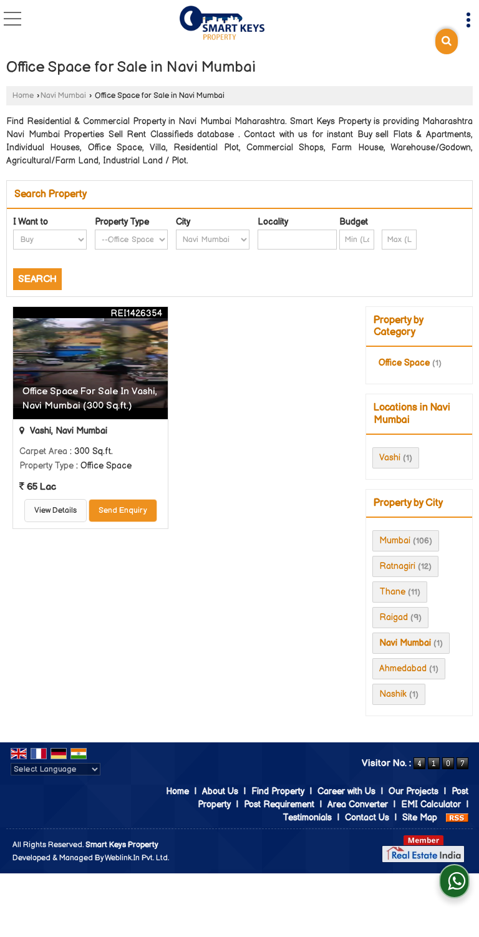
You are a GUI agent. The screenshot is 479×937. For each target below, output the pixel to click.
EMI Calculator (431, 804)
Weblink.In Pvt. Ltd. (137, 858)
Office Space (404, 362)
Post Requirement (279, 804)
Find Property (277, 791)
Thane (392, 591)
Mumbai (394, 540)
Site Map (419, 817)
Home (23, 95)
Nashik (393, 694)
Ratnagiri (397, 566)
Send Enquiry (123, 510)
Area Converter (357, 804)
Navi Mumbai (63, 95)
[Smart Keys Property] (222, 24)
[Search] (446, 41)
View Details (55, 510)
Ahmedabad (403, 668)
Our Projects (413, 791)
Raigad (393, 617)
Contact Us (367, 817)
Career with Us (346, 791)
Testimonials (307, 817)
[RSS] (457, 817)
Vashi (389, 457)
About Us (220, 791)
